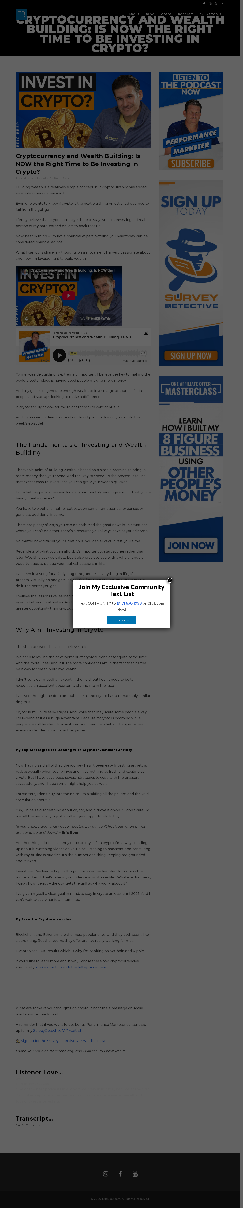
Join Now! (121, 620)
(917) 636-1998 (129, 603)
